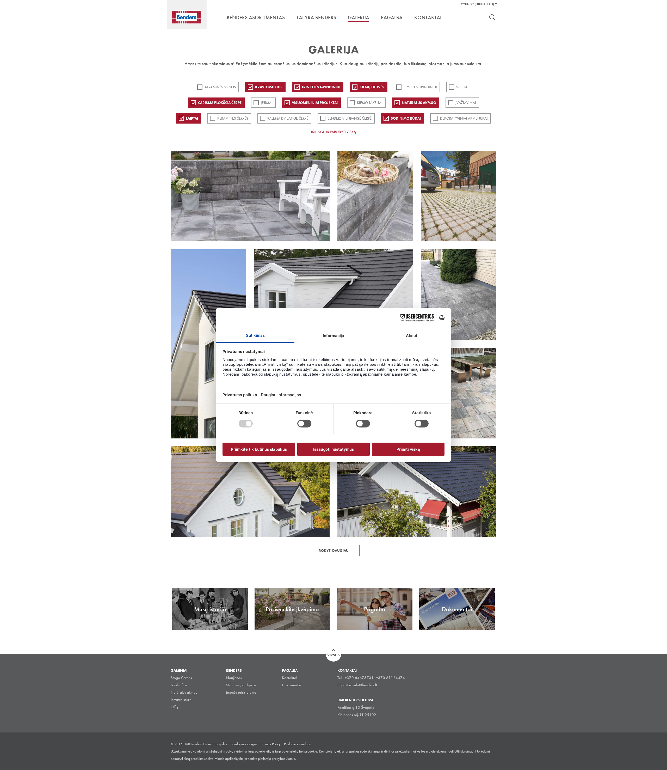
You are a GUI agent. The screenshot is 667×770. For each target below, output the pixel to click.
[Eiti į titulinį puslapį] (186, 17)
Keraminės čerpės (232, 118)
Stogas (462, 87)
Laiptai (192, 118)
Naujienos (234, 677)
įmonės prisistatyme (241, 692)
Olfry (175, 707)
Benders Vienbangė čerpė (350, 118)
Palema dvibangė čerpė (287, 118)
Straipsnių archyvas (241, 685)
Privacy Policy (271, 744)
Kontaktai (289, 677)
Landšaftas (179, 685)
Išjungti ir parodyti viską (333, 132)
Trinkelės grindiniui (321, 87)
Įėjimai (267, 102)
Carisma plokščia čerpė (220, 102)
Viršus (333, 655)
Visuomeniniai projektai (315, 102)
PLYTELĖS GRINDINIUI (420, 87)
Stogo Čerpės (181, 677)
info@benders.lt (365, 685)
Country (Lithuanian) (477, 4)
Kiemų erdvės (372, 87)
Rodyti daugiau (334, 550)
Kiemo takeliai (369, 102)
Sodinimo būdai (406, 118)
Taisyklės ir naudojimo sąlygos (235, 744)
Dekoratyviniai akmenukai (464, 118)
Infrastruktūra (181, 699)
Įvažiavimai (465, 102)
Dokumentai (291, 685)
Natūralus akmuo (419, 102)
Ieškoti (492, 18)
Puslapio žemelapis (297, 744)
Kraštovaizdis (268, 87)
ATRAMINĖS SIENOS (220, 87)
